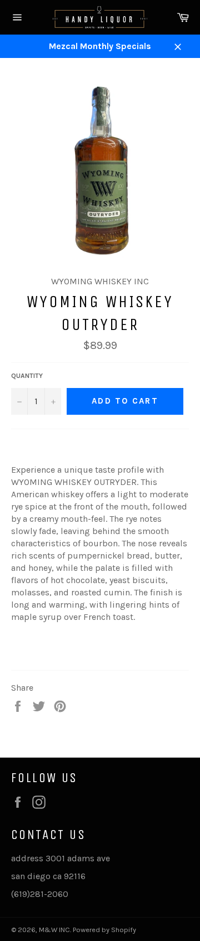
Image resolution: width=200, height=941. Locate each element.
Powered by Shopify (104, 929)
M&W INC (54, 929)
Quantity (27, 376)
